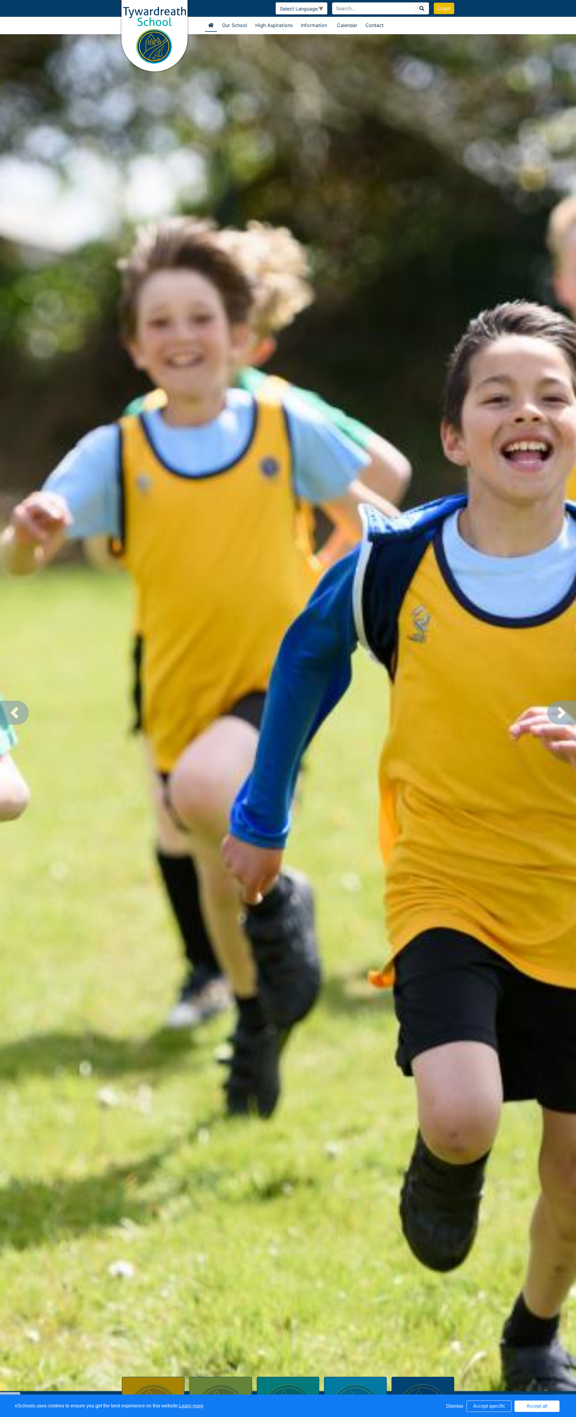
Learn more (191, 1405)
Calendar (347, 25)
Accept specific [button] (489, 1406)
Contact (374, 25)
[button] (14, 713)
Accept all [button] (537, 1406)
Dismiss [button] (454, 1406)
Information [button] (314, 25)
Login (444, 8)
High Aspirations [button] (274, 25)
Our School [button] (234, 25)
